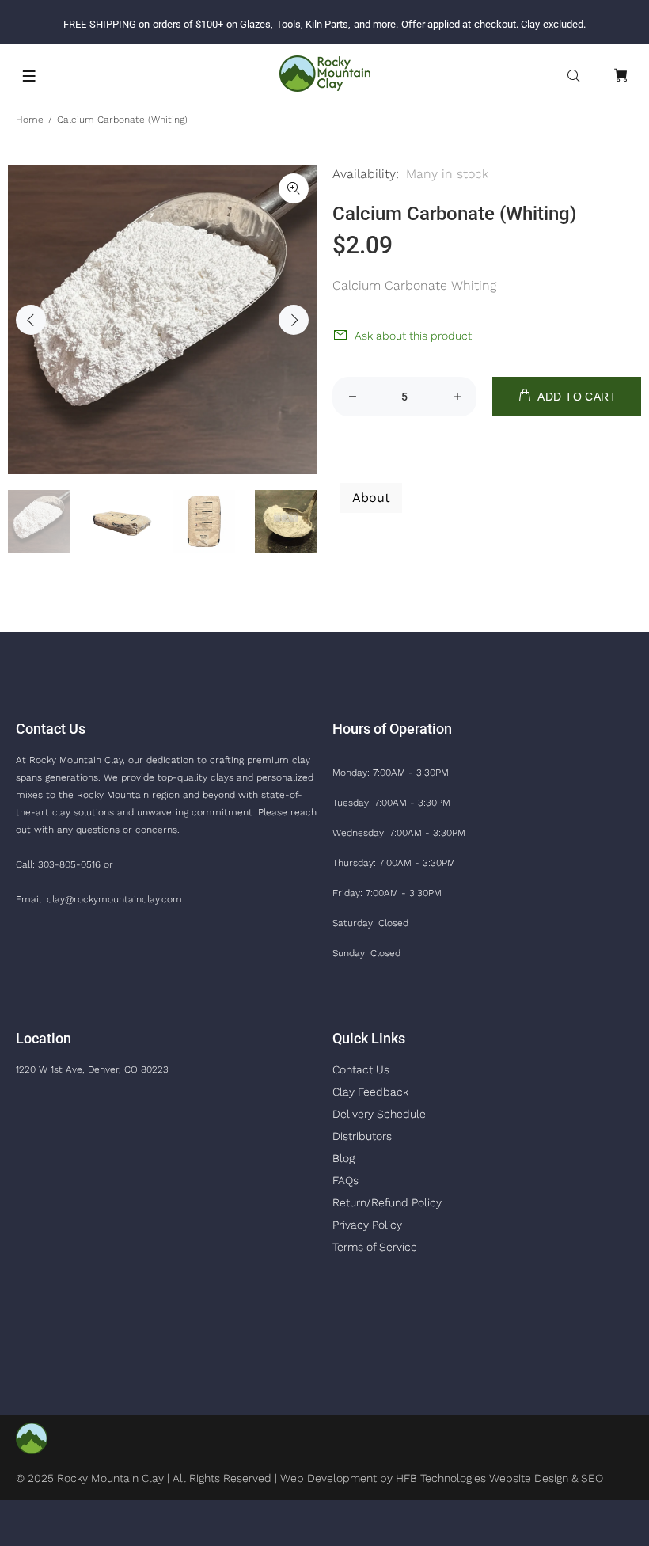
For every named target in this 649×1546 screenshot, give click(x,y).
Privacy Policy (367, 1224)
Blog (343, 1158)
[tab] (339, 451)
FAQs (345, 1180)
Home (30, 119)
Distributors (362, 1136)
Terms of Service (374, 1246)
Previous (31, 320)
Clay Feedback (370, 1091)
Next (294, 320)
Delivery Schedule (379, 1113)
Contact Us (360, 1069)
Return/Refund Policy (387, 1202)
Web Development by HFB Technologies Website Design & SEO (441, 1478)
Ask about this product (413, 335)
